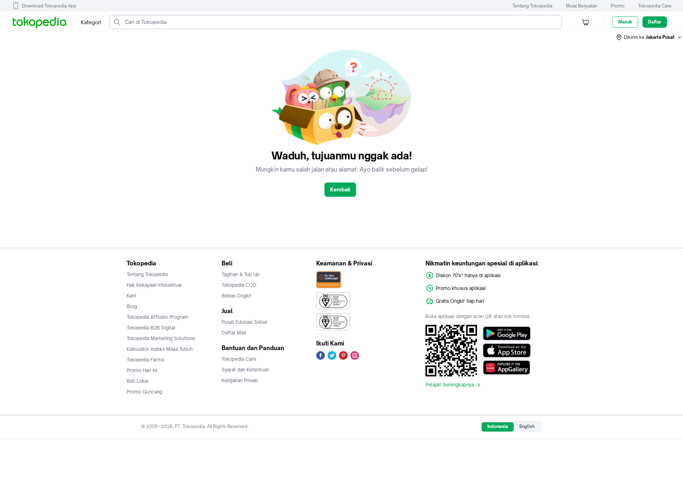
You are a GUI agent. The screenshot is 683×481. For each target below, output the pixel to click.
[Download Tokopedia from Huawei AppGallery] (507, 367)
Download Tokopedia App (49, 6)
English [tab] (527, 426)
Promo (618, 6)
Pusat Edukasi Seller (245, 322)
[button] (649, 37)
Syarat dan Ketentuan (245, 369)
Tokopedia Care (655, 6)
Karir (132, 295)
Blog (132, 306)
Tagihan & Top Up (240, 274)
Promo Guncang (144, 392)
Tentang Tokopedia (532, 6)
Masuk (625, 22)
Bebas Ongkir (237, 295)
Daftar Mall (234, 332)
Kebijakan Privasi (240, 380)
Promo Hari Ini (142, 370)
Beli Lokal (137, 381)
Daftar (654, 22)
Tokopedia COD (239, 285)
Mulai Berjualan (581, 6)
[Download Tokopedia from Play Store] (507, 333)
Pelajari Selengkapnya (449, 385)
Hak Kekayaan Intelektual (154, 285)
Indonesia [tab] (497, 426)
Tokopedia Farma (145, 360)
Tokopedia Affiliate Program (157, 317)
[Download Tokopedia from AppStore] (507, 350)
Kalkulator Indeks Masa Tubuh (160, 349)
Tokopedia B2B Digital (151, 328)
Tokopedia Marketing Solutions (161, 338)
